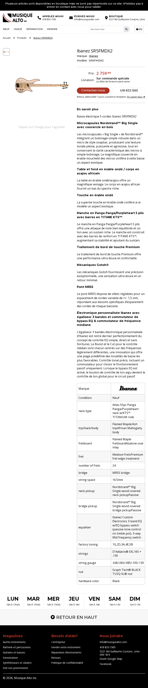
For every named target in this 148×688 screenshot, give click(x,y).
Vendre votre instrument (65, 647)
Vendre (52, 29)
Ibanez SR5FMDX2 (43, 37)
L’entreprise (58, 642)
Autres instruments (14, 642)
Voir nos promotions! (15, 668)
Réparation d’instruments (66, 652)
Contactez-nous (93, 90)
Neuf (6, 29)
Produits (22, 37)
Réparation (34, 29)
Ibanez (93, 56)
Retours (56, 657)
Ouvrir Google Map (111, 658)
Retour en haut (76, 617)
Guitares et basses (14, 652)
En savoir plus (135, 96)
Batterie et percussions (17, 647)
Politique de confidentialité (67, 662)
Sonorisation (10, 657)
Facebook (105, 664)
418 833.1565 (129, 90)
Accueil (6, 37)
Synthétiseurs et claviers (17, 662)
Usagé (18, 29)
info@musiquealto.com (113, 642)
